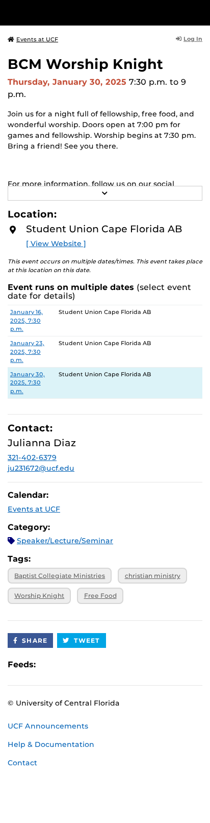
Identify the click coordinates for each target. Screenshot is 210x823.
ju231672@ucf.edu (41, 468)
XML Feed (101, 664)
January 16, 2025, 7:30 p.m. (26, 320)
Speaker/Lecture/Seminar (65, 540)
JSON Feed (118, 664)
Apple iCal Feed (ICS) (49, 664)
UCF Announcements (48, 726)
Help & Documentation (51, 744)
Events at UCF (37, 39)
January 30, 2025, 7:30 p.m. (27, 383)
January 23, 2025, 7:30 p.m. (27, 352)
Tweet (87, 640)
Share (34, 640)
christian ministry (152, 575)
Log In (192, 38)
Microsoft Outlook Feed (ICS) (66, 664)
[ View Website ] (56, 243)
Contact (22, 762)
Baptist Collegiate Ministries (59, 575)
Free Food (100, 595)
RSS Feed (83, 664)
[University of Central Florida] (77, 12)
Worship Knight (39, 595)
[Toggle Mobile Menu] (199, 12)
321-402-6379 (32, 457)
